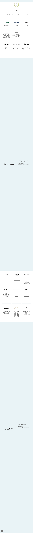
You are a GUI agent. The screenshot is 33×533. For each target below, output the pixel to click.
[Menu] (1, 5)
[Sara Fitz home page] (16, 5)
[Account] (30, 5)
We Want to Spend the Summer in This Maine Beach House (16, 295)
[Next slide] (30, 1)
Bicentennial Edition (27, 314)
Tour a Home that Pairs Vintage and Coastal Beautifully (6, 295)
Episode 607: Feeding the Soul (26, 26)
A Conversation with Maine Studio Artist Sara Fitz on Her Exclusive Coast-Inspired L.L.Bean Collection (6, 28)
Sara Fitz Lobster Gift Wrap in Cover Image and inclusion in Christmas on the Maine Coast (24, 432)
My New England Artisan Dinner (23, 424)
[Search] (3, 5)
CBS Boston (6, 48)
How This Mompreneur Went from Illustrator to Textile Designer (26, 295)
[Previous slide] (2, 1)
